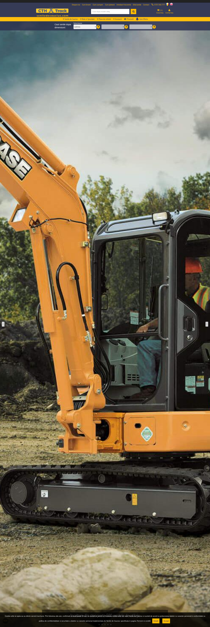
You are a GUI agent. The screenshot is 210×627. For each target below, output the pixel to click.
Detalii (155, 621)
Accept (166, 621)
